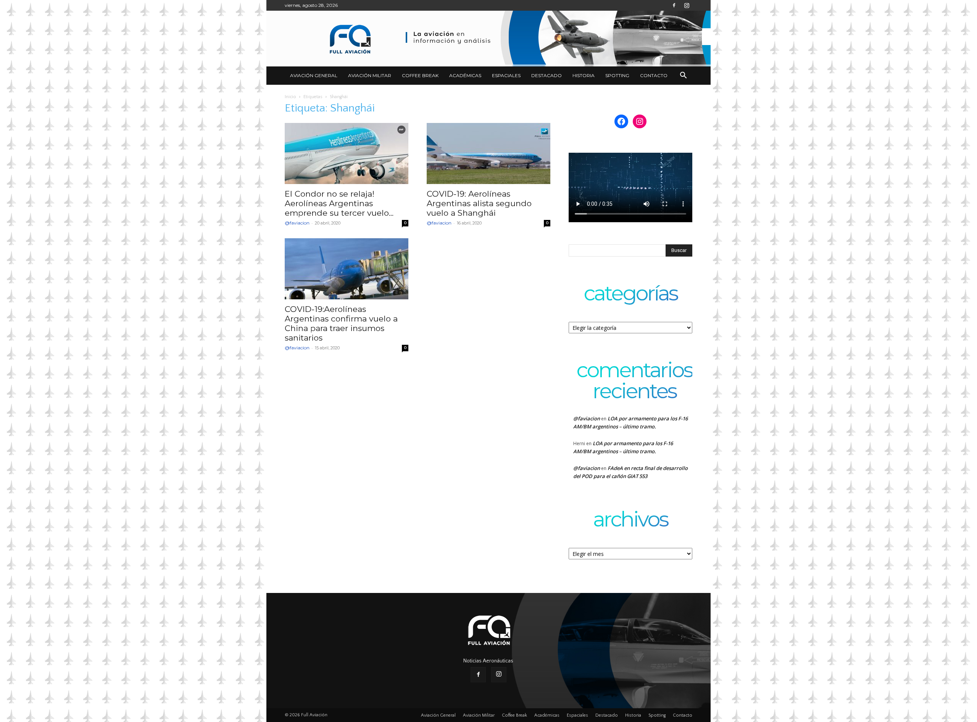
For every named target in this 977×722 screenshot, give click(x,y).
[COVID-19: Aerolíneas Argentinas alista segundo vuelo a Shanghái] (488, 153)
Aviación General (313, 75)
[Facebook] (674, 5)
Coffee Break (420, 75)
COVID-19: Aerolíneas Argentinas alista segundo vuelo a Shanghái (479, 203)
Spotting (617, 75)
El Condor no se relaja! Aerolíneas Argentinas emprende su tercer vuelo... (339, 203)
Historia (583, 75)
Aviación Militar (369, 75)
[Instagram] (686, 5)
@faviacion (297, 223)
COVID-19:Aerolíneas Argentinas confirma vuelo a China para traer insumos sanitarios (341, 323)
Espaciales (506, 75)
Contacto (653, 75)
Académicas (465, 75)
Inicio (290, 96)
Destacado (546, 75)
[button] (683, 76)
